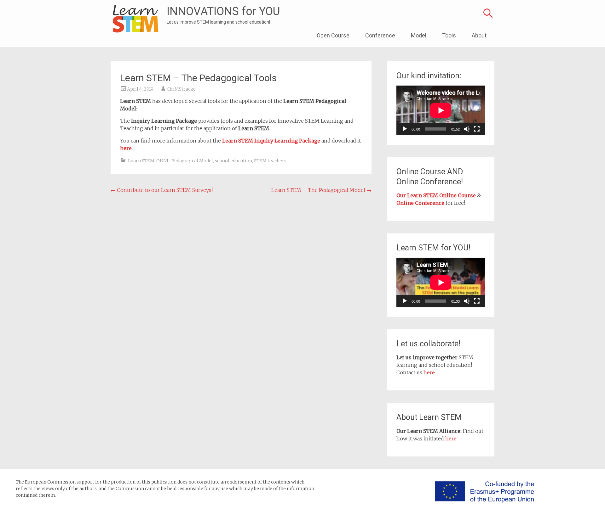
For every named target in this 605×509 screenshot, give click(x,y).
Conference (380, 35)
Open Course (333, 35)
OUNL (163, 161)
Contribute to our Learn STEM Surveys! (162, 190)
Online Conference (420, 203)
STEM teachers (270, 161)
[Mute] (467, 129)
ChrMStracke (181, 89)
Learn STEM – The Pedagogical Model (321, 190)
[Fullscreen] (477, 129)
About (479, 35)
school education (233, 161)
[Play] (404, 129)
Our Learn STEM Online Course (436, 195)
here (429, 372)
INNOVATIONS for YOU (223, 11)
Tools (449, 35)
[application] (440, 110)
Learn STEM (141, 161)
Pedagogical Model (192, 161)
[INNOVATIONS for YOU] (135, 19)
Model (418, 35)
